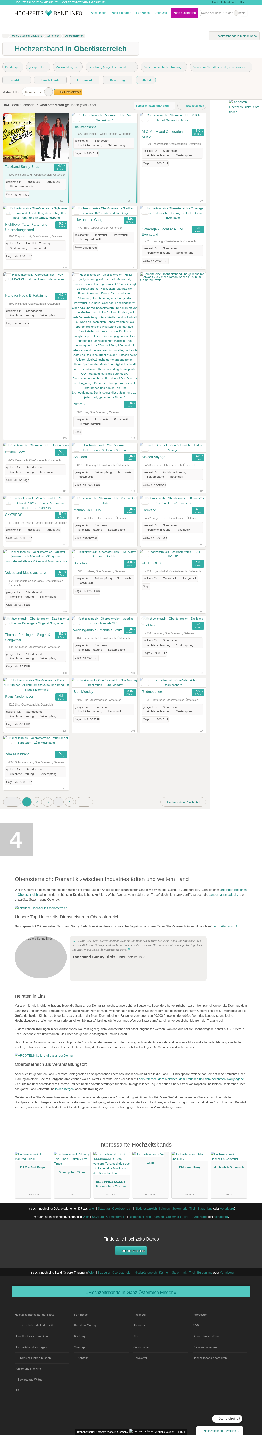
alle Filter (148, 80)
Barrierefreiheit (229, 1418)
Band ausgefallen (184, 12)
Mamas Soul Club (87, 510)
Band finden (98, 12)
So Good (80, 457)
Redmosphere (152, 692)
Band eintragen (121, 12)
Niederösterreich (146, 1208)
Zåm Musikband (17, 754)
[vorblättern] (59, 138)
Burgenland (204, 1208)
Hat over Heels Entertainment (27, 295)
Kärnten (164, 1208)
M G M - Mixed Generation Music (162, 134)
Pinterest (139, 1325)
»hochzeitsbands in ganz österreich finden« (131, 1292)
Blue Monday (83, 692)
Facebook (139, 1314)
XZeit (150, 1162)
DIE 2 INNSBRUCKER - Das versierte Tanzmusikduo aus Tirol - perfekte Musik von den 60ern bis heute (111, 1185)
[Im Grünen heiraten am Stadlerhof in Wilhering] (41, 908)
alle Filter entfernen (70, 91)
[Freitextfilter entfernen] (236, 13)
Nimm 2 (79, 404)
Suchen (244, 13)
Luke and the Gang (87, 220)
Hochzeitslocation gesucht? (37, 2)
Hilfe (241, 2)
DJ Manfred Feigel (33, 1167)
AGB (196, 1325)
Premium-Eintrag (85, 1325)
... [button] (58, 802)
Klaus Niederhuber (19, 696)
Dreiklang (149, 625)
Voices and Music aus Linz (25, 573)
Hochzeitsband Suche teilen (184, 802)
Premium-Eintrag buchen (34, 1357)
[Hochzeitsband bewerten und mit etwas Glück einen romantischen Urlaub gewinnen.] (173, 280)
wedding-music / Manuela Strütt (97, 630)
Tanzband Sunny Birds (22, 167)
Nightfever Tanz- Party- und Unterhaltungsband (26, 227)
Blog (136, 1336)
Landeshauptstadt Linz (224, 894)
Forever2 (149, 510)
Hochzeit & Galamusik (229, 1167)
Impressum (200, 1314)
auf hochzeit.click (133, 1250)
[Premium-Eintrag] (241, 1146)
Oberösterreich (33, 92)
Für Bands (143, 12)
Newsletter (140, 1357)
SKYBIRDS (13, 515)
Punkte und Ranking (28, 1368)
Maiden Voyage (153, 457)
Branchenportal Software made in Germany (102, 1431)
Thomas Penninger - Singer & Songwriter (27, 637)
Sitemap (79, 1347)
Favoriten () (222, 1430)
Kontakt (83, 1357)
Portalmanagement (205, 1347)
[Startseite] (5, 36)
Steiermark (179, 1208)
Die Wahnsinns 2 (86, 127)
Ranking (79, 1336)
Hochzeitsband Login (224, 2)
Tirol (192, 1208)
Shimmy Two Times (72, 1172)
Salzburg (104, 1208)
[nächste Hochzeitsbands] (84, 802)
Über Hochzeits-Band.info (31, 1336)
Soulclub (80, 563)
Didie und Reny (190, 1167)
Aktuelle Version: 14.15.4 (170, 1431)
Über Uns (161, 12)
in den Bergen (64, 1089)
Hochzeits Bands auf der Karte (34, 1314)
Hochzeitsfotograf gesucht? (83, 2)
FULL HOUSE (152, 563)
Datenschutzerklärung (207, 1336)
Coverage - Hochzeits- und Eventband (162, 231)
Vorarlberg (227, 1208)
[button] (12, 802)
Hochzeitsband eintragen (31, 1347)
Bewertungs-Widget (30, 1379)
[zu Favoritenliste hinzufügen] (8, 118)
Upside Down (15, 452)
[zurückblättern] (13, 138)
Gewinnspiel (141, 1347)
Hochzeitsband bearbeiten (210, 1357)
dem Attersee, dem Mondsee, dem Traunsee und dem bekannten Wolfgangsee (191, 1079)
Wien (92, 1208)
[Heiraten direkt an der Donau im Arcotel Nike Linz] (44, 1055)
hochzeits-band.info (225, 926)
